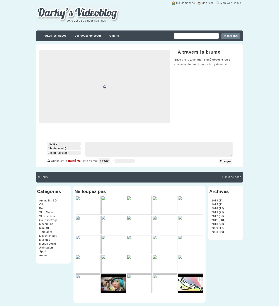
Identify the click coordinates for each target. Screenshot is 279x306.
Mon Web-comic (230, 3)
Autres (43, 255)
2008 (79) (217, 231)
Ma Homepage (185, 3)
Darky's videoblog (59, 8)
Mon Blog (208, 3)
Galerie (114, 35)
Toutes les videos (55, 35)
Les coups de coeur (88, 35)
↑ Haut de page (231, 177)
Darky (44, 177)
